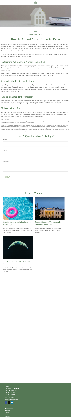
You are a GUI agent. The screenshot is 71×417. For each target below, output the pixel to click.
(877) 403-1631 (14, 389)
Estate (6, 414)
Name (5, 140)
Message (6, 161)
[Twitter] (9, 402)
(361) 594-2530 (13, 390)
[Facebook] (6, 402)
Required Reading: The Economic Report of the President (48, 223)
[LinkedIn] (12, 402)
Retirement (8, 410)
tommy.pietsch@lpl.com (11, 399)
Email (5, 150)
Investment (8, 412)
